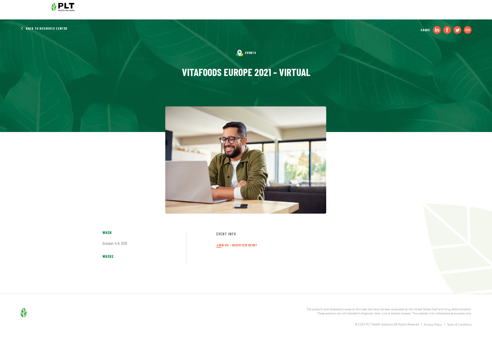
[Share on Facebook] (447, 30)
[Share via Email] (467, 30)
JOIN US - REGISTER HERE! (236, 245)
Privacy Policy (433, 325)
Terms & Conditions (459, 325)
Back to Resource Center (46, 28)
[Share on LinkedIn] (437, 30)
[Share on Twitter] (457, 30)
